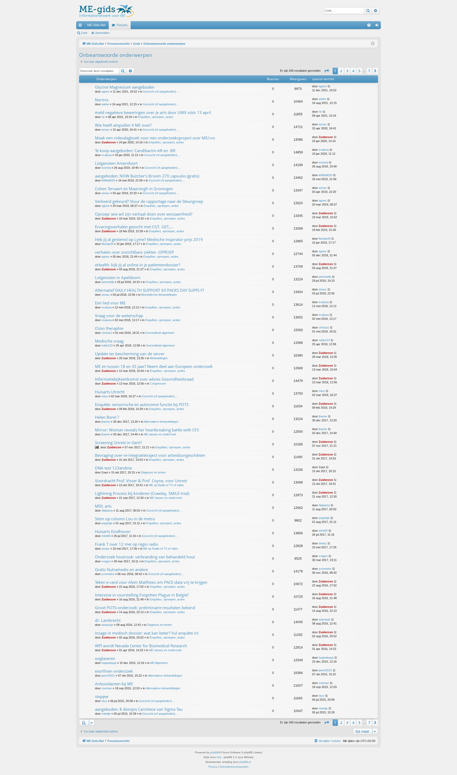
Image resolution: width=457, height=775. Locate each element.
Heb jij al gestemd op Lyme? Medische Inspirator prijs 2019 (149, 239)
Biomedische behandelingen (159, 294)
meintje (106, 713)
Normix (102, 99)
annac (105, 129)
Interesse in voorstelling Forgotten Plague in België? (142, 595)
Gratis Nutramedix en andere (121, 569)
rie (103, 116)
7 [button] (369, 70)
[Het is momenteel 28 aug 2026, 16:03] (372, 44)
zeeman (107, 688)
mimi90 (106, 535)
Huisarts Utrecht (110, 391)
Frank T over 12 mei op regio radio (126, 544)
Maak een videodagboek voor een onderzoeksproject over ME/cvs (155, 137)
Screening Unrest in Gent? (118, 442)
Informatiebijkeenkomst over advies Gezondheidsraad (144, 379)
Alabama (107, 510)
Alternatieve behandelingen (161, 421)
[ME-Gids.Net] (105, 10)
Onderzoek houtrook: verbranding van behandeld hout (145, 556)
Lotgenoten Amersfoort (116, 163)
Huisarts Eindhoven (112, 531)
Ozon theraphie (109, 328)
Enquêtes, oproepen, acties (155, 116)
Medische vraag (109, 341)
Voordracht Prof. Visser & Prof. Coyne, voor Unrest (141, 480)
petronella (108, 282)
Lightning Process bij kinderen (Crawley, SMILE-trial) (142, 493)
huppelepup (109, 662)
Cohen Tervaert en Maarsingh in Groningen (134, 188)
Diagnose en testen (153, 472)
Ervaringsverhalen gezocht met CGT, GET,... (134, 226)
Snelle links (81, 26)
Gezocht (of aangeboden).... (161, 91)
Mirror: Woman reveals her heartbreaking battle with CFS (147, 429)
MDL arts (103, 506)
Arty (219, 757)
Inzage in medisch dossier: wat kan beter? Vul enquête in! (147, 633)
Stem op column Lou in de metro (125, 518)
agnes (105, 91)
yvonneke (108, 574)
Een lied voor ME (110, 303)
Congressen (158, 383)
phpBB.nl (245, 761)
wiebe (105, 104)
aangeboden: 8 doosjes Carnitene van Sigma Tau (138, 709)
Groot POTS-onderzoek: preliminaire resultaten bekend (145, 607)
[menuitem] (369, 25)
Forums (122, 25)
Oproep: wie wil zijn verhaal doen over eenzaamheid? (143, 214)
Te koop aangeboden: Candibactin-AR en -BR (135, 150)
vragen (106, 561)
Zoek (84, 32)
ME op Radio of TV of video (166, 485)
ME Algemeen (159, 662)
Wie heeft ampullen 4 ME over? (123, 125)
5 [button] (359, 70)
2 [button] (341, 70)
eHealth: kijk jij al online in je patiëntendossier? (137, 264)
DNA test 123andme (113, 468)
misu (105, 396)
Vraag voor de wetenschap (119, 315)
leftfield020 (108, 180)
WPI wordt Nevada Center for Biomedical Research (141, 645)
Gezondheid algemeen (159, 332)
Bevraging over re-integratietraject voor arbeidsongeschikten (150, 455)
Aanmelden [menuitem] (378, 26)
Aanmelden (102, 32)
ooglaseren (105, 658)
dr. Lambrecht (108, 620)
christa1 (107, 332)
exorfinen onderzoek (114, 671)
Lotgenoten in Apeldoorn (117, 277)
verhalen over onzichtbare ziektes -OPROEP (134, 252)
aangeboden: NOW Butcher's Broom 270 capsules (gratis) (147, 176)
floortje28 (107, 243)
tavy (104, 701)
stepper (102, 696)
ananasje (107, 624)
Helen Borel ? (107, 417)
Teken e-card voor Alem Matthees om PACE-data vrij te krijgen (151, 582)
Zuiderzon (109, 142)
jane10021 (108, 675)
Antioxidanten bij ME (114, 683)
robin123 (107, 345)
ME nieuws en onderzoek (160, 434)
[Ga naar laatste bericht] (329, 86)
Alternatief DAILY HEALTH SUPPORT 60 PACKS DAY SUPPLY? (149, 290)
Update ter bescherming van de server (129, 353)
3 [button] (347, 70)
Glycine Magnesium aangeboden (124, 87)
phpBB (214, 752)
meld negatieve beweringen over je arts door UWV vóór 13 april (153, 112)
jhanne (106, 421)
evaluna (107, 155)
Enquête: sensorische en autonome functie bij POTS (142, 404)
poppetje (107, 523)
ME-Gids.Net (96, 25)
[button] (327, 71)
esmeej (106, 167)
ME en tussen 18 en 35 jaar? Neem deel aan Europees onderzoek (154, 366)
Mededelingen (159, 358)
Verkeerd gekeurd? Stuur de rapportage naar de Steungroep (149, 201)
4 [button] (353, 70)
